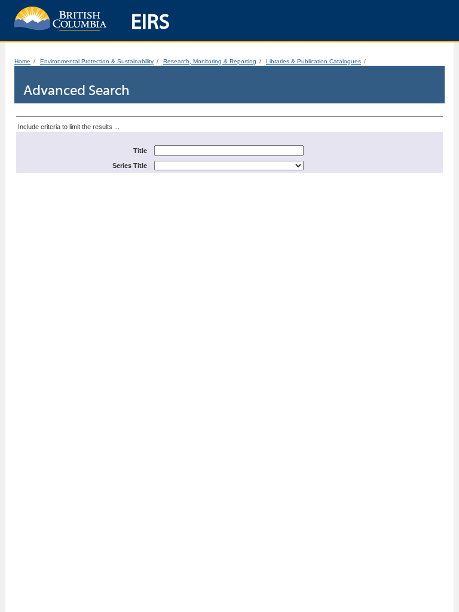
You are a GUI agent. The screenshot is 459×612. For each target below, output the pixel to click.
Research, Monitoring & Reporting (209, 61)
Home (22, 61)
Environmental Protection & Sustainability (97, 61)
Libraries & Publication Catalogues (313, 61)
